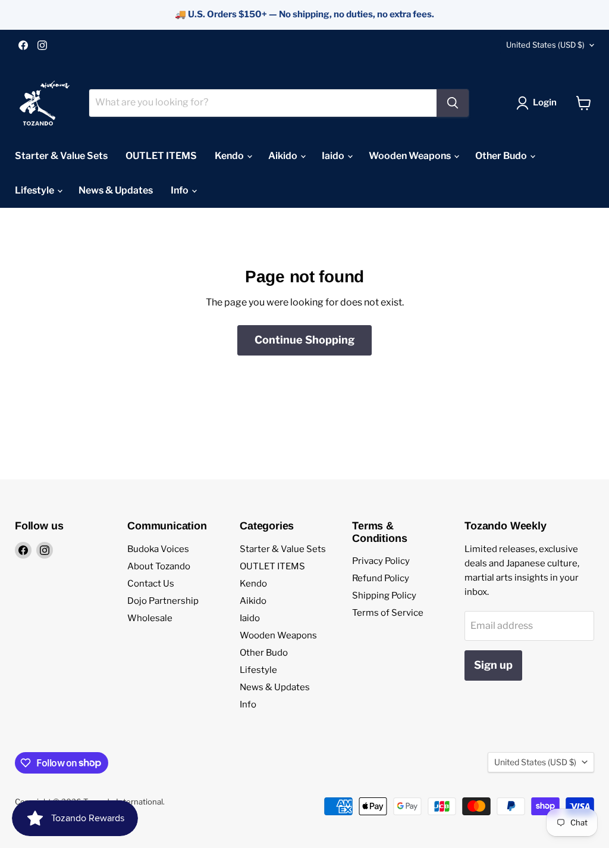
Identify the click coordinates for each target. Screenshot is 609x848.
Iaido (334, 155)
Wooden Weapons (411, 155)
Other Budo (502, 155)
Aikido (283, 155)
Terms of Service (387, 612)
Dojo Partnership (163, 601)
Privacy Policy (381, 561)
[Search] (453, 103)
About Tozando (158, 566)
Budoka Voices (158, 549)
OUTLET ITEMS (161, 155)
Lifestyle (35, 190)
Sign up (493, 665)
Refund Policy (380, 578)
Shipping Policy (384, 595)
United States (545, 44)
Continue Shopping (304, 339)
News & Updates (116, 190)
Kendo (230, 155)
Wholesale (149, 618)
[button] (538, 103)
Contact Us (150, 583)
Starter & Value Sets (61, 155)
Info (180, 190)
